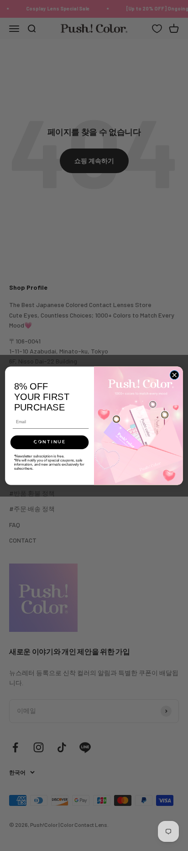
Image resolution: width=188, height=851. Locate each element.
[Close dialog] (174, 374)
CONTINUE (49, 442)
